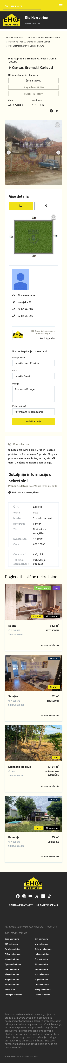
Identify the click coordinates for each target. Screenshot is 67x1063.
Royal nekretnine (12, 949)
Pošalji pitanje (33, 421)
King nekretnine (12, 979)
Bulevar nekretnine (43, 949)
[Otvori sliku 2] (33, 152)
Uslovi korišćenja (47, 905)
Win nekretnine (41, 964)
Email (14, 370)
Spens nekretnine (13, 964)
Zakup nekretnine (43, 990)
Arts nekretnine (12, 984)
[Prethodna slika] (8, 152)
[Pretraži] (44, 5)
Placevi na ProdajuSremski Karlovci (44, 37)
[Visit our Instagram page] (24, 896)
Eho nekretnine (41, 959)
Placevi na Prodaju (14, 37)
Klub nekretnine (12, 959)
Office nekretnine (12, 954)
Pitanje (15, 383)
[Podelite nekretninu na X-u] (57, 111)
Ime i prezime (19, 357)
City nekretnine (41, 939)
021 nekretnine (11, 944)
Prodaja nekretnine (13, 995)
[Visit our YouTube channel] (30, 896)
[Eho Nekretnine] (12, 20)
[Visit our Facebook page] (18, 896)
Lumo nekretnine (42, 995)
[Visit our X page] (37, 896)
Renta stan (10, 990)
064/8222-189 (32, 23)
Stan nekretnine (12, 969)
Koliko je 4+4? (19, 406)
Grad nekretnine (12, 939)
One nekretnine (42, 984)
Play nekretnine (12, 974)
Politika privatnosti (21, 905)
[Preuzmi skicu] (53, 217)
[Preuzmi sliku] (57, 124)
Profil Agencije (47, 338)
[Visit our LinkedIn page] (43, 896)
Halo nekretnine (42, 954)
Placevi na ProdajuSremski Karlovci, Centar (29, 41)
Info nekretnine (41, 944)
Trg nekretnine (41, 979)
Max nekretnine (42, 974)
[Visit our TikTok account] (49, 896)
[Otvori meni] (60, 5)
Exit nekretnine (41, 969)
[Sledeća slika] (58, 152)
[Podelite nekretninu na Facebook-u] (51, 111)
